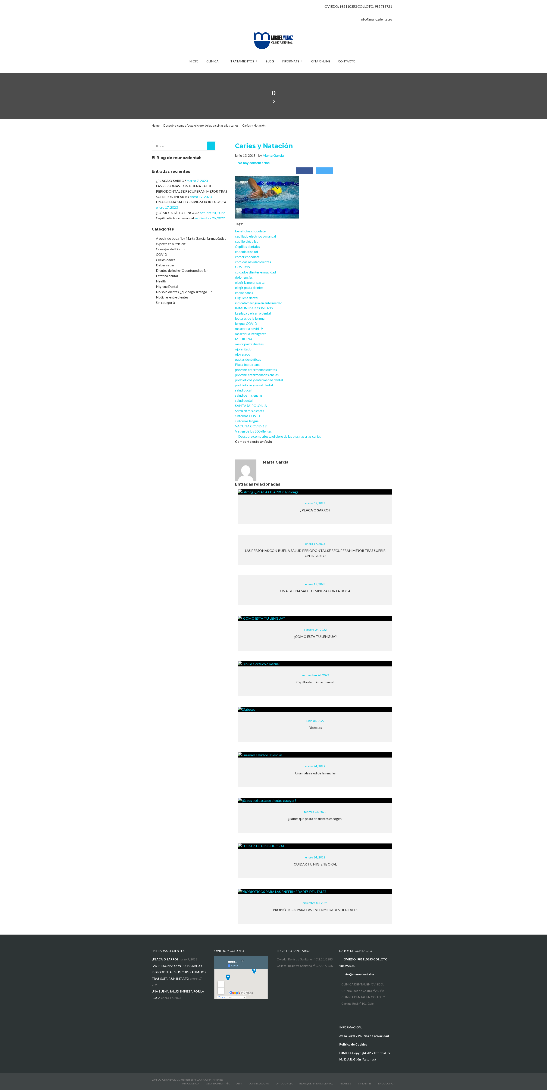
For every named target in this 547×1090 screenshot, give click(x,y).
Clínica (212, 61)
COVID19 (242, 267)
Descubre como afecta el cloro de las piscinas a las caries (279, 436)
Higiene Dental (167, 286)
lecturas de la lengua (250, 318)
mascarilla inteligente (250, 334)
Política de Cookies (353, 1044)
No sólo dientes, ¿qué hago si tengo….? (184, 292)
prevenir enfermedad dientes (256, 370)
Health (161, 281)
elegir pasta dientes (249, 287)
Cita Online (320, 61)
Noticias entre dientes (172, 297)
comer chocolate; (247, 257)
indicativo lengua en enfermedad (258, 303)
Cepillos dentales (247, 246)
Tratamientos (242, 61)
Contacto (347, 61)
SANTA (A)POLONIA (251, 405)
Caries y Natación (264, 146)
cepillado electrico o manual (255, 236)
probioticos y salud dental (254, 385)
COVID (161, 254)
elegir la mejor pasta (250, 282)
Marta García (273, 155)
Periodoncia (190, 1083)
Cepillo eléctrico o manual (175, 218)
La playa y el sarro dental (253, 313)
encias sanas (244, 293)
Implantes (364, 1083)
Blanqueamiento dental (316, 1083)
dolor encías (244, 277)
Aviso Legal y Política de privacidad (364, 1036)
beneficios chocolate (250, 231)
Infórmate (290, 61)
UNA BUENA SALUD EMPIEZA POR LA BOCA (191, 202)
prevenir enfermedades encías (257, 375)
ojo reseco (242, 354)
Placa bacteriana (247, 364)
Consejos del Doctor (171, 249)
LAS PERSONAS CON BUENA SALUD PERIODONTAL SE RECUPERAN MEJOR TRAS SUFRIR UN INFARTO (191, 191)
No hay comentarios (254, 163)
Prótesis (345, 1083)
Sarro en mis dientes (249, 411)
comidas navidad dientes (253, 262)
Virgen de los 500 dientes (253, 431)
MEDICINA (244, 339)
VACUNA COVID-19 (250, 426)
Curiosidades (165, 260)
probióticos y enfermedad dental (259, 380)
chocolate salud (246, 252)
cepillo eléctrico (247, 241)
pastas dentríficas (248, 359)
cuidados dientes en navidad (255, 272)
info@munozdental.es (376, 19)
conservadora (259, 1083)
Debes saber (165, 265)
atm (239, 1083)
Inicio (193, 61)
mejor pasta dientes (249, 344)
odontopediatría (217, 1083)
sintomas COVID (247, 416)
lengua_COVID (246, 323)
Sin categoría (165, 302)
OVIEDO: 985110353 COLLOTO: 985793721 (358, 6)
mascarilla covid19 (249, 328)
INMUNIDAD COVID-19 (254, 308)
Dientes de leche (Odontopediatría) (181, 270)
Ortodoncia (284, 1083)
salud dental (244, 400)
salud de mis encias (249, 395)
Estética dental (167, 276)
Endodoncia (386, 1083)
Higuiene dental (246, 298)
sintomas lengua (247, 421)
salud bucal (243, 390)
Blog (270, 61)
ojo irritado (243, 349)
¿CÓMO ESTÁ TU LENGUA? (177, 213)
